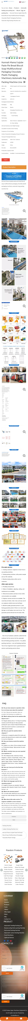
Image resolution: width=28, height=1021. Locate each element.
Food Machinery (8, 935)
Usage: (3, 96)
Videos (6, 909)
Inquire (5, 159)
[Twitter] (14, 941)
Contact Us (7, 919)
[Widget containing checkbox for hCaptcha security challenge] (13, 968)
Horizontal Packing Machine (12, 930)
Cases (6, 907)
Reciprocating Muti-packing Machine (14, 928)
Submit (7, 973)
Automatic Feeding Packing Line (13, 925)
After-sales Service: (4, 87)
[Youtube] (11, 941)
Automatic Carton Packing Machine (14, 933)
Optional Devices (9, 937)
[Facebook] (5, 941)
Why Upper (7, 912)
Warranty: (4, 91)
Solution (6, 902)
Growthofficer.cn (15, 1015)
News (5, 914)
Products (6, 904)
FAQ (5, 917)
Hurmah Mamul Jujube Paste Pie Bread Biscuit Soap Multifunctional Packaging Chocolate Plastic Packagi (12, 835)
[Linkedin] (8, 941)
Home (6, 900)
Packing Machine (7, 825)
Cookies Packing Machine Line (10, 829)
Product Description (9, 167)
